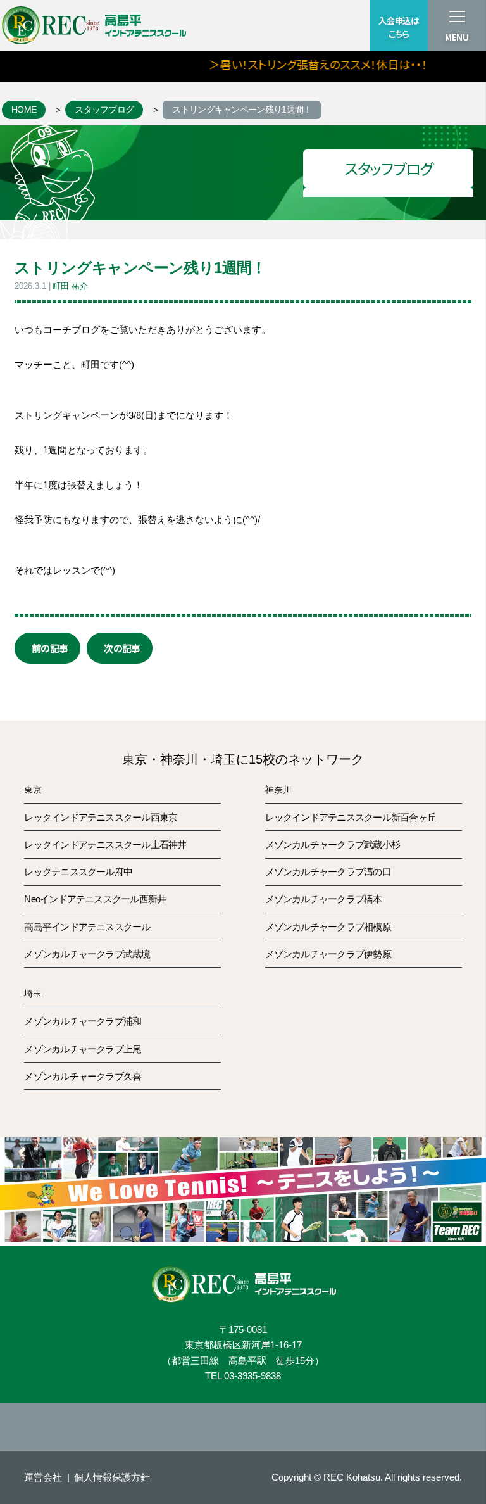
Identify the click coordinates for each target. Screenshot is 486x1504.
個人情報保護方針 (112, 1477)
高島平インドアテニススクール (87, 926)
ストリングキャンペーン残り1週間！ (241, 109)
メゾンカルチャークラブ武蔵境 (87, 954)
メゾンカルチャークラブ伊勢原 (328, 954)
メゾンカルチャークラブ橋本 (323, 899)
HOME (23, 109)
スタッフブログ (104, 109)
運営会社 (43, 1477)
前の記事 (50, 648)
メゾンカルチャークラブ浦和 (82, 1021)
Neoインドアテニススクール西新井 (95, 899)
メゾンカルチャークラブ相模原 (328, 926)
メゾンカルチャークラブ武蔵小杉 (333, 844)
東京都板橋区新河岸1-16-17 (243, 1344)
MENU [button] (457, 37)
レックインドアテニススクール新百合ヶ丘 (350, 817)
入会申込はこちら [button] (398, 27)
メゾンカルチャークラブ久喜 (82, 1076)
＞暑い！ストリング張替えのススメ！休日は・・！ (303, 64)
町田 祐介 (70, 286)
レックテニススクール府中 (78, 871)
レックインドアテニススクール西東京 (100, 817)
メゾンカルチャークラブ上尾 (82, 1049)
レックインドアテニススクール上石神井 (105, 844)
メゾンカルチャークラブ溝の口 (328, 871)
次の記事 (122, 648)
